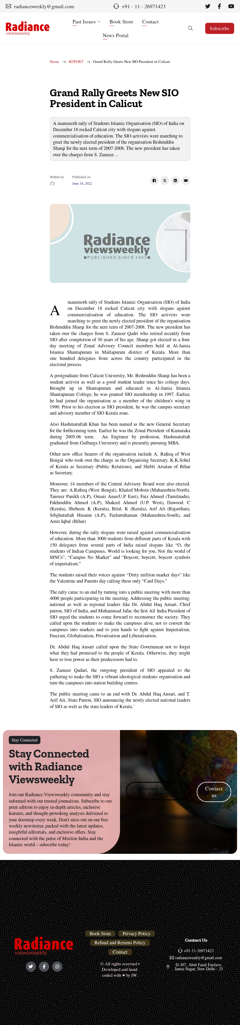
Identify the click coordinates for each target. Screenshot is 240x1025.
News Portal (115, 35)
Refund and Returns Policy (120, 943)
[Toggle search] (190, 28)
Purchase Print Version (155, 790)
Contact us (214, 792)
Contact (150, 21)
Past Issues (84, 21)
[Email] (185, 180)
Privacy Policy (136, 933)
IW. (134, 975)
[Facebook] (154, 180)
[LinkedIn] (175, 180)
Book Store (121, 21)
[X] (164, 180)
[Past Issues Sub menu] (99, 21)
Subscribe (219, 28)
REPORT (76, 61)
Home (54, 61)
